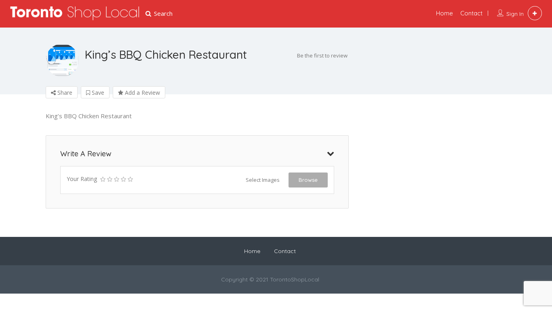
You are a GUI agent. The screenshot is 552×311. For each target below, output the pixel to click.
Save (97, 92)
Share (64, 92)
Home (444, 13)
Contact (471, 13)
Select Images (263, 179)
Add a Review (141, 92)
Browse (308, 180)
